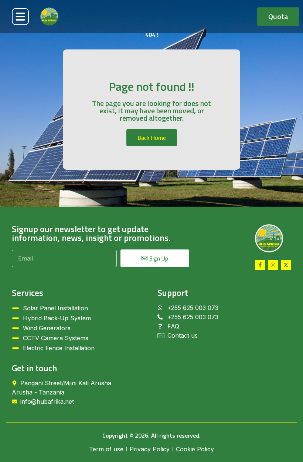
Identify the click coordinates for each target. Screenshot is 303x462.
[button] (20, 16)
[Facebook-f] (260, 265)
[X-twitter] (286, 265)
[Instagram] (273, 265)
